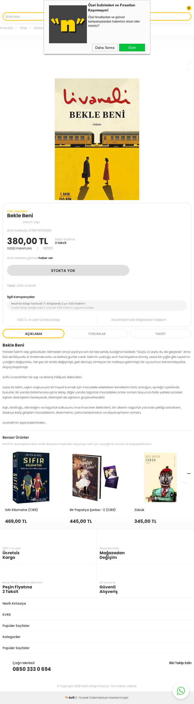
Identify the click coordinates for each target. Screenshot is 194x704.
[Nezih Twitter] (180, 669)
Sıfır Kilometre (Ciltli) (21, 509)
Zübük (139, 509)
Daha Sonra (104, 48)
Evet (132, 48)
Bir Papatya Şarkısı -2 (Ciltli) (93, 509)
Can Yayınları (17, 211)
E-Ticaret (82, 697)
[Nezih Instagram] (172, 669)
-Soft (70, 697)
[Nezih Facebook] (187, 669)
